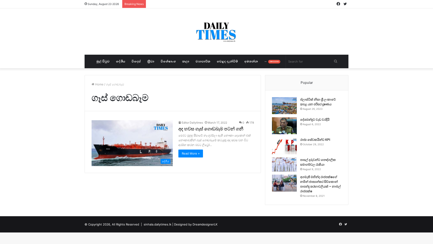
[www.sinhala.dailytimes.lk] (216, 31)
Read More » (191, 153)
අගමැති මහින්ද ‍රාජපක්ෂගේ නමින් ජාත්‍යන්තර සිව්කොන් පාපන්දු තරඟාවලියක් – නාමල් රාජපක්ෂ (320, 184)
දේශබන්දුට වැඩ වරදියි (314, 119)
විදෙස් (136, 61)
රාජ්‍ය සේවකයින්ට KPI (315, 139)
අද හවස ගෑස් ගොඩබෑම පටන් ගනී (210, 129)
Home (99, 84)
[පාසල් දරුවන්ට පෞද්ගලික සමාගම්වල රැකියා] (284, 164)
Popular (307, 82)
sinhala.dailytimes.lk (157, 224)
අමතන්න (251, 61)
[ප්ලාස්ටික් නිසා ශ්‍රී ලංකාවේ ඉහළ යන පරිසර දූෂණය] (284, 105)
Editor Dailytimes (192, 122)
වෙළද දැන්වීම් (227, 61)
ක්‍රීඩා (150, 61)
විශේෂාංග (168, 61)
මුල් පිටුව (103, 61)
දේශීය (120, 61)
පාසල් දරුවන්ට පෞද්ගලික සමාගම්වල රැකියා (318, 162)
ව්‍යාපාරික (203, 61)
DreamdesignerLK (205, 224)
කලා (185, 61)
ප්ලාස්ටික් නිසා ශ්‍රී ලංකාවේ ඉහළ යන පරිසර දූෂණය (318, 101)
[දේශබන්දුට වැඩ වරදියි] (284, 125)
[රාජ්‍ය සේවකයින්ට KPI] (284, 145)
